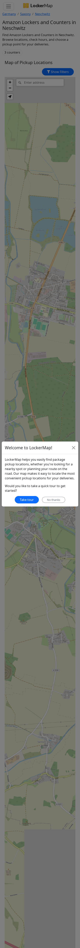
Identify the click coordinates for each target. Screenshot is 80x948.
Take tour (27, 500)
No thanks (53, 500)
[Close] (73, 448)
